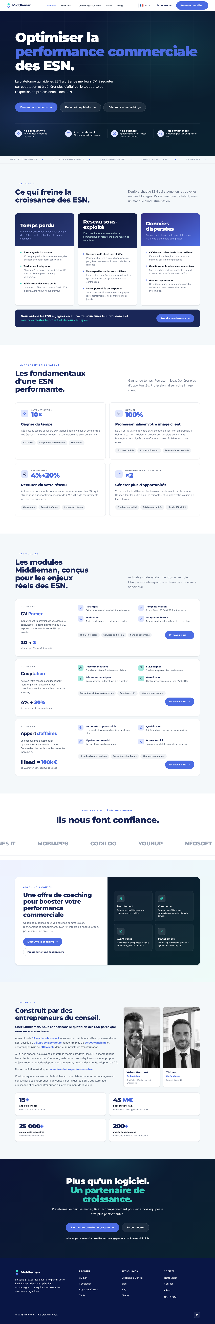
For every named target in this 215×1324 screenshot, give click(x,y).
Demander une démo (34, 107)
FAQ (124, 1289)
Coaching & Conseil (90, 5)
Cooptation (85, 1283)
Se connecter (164, 5)
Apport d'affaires (88, 1289)
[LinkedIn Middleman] (197, 1315)
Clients (125, 1295)
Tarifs (109, 5)
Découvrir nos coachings (125, 107)
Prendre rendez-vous (173, 318)
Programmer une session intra (45, 951)
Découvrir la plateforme (80, 107)
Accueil (51, 5)
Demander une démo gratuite (90, 1227)
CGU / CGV (170, 1297)
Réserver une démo (192, 5)
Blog (120, 5)
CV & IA (83, 1277)
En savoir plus (177, 635)
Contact (168, 1283)
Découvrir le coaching (40, 941)
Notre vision (170, 1277)
